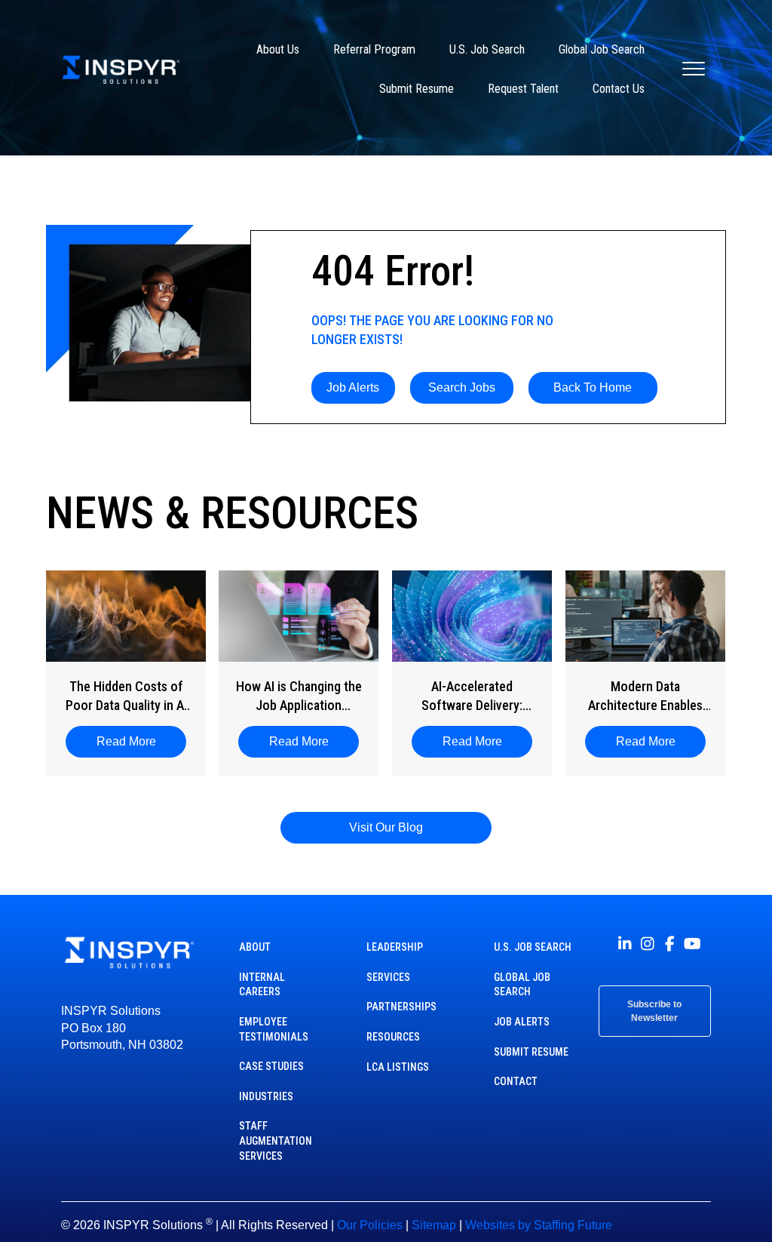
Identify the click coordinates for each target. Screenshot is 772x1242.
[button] (353, 388)
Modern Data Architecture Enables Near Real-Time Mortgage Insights (645, 696)
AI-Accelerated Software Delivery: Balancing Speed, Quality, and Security (472, 696)
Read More (133, 741)
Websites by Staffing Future (538, 1225)
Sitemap (434, 1225)
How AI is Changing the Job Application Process (299, 696)
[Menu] (693, 69)
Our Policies (370, 1225)
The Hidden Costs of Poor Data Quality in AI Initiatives (126, 696)
